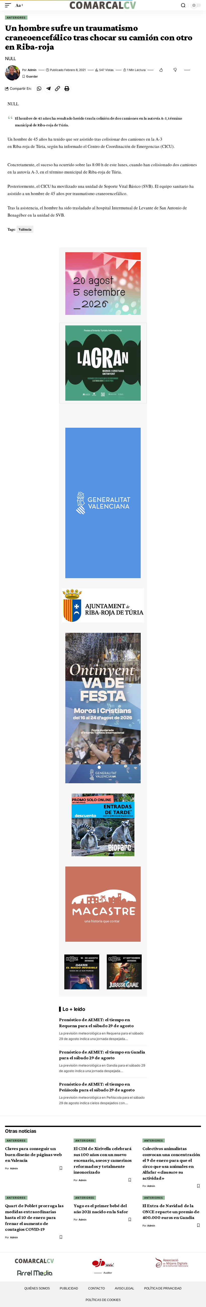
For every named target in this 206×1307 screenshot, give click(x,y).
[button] (9, 5)
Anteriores (16, 17)
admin (32, 70)
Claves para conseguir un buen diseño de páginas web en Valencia (33, 1154)
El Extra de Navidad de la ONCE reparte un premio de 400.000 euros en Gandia (170, 1211)
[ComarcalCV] (103, 5)
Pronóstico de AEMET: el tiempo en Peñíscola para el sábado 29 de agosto (96, 1087)
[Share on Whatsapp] (39, 88)
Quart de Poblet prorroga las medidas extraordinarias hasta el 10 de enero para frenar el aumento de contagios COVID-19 (34, 1217)
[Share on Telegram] (48, 88)
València (25, 229)
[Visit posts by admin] (12, 72)
